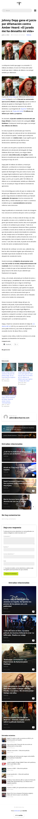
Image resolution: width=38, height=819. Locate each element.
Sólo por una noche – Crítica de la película (18, 750)
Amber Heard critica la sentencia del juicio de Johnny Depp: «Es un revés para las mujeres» (8, 374)
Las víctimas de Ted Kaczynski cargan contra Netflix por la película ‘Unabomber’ (21, 757)
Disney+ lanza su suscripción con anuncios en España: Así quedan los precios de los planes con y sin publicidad (19, 600)
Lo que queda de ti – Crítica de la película (18, 774)
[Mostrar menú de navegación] (35, 10)
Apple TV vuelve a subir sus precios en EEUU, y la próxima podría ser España (20, 739)
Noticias (29, 35)
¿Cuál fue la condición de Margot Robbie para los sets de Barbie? (19, 454)
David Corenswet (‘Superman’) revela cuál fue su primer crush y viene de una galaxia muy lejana (19, 486)
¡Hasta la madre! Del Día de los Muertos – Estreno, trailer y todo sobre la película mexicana (19, 716)
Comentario (7, 536)
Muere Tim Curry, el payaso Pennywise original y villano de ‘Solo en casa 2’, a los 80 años (20, 794)
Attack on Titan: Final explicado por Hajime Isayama (19, 470)
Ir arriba (20, 815)
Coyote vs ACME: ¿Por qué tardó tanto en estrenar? (20, 787)
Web (5, 561)
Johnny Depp (12, 97)
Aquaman (24, 109)
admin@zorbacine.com (19, 418)
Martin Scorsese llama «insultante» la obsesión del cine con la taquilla (19, 502)
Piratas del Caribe (17, 111)
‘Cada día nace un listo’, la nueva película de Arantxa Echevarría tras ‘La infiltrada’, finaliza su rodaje (19, 629)
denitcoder (17, 811)
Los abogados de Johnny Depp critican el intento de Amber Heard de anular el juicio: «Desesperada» (9, 399)
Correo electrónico (9, 554)
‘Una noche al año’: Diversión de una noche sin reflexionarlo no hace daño (19, 745)
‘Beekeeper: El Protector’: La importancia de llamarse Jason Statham (19, 658)
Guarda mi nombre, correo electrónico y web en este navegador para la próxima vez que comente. (18, 568)
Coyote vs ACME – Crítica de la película (17, 768)
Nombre (6, 547)
